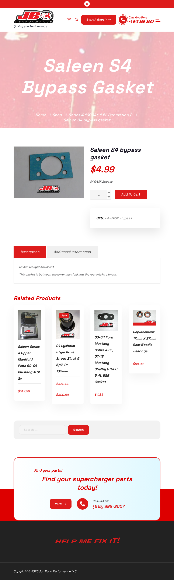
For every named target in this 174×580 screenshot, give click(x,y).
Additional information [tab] (72, 252)
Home (40, 114)
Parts (59, 504)
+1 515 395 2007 (141, 22)
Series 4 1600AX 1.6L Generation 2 (100, 114)
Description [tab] (30, 252)
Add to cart (130, 194)
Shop (57, 114)
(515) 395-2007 (108, 506)
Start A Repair (96, 19)
